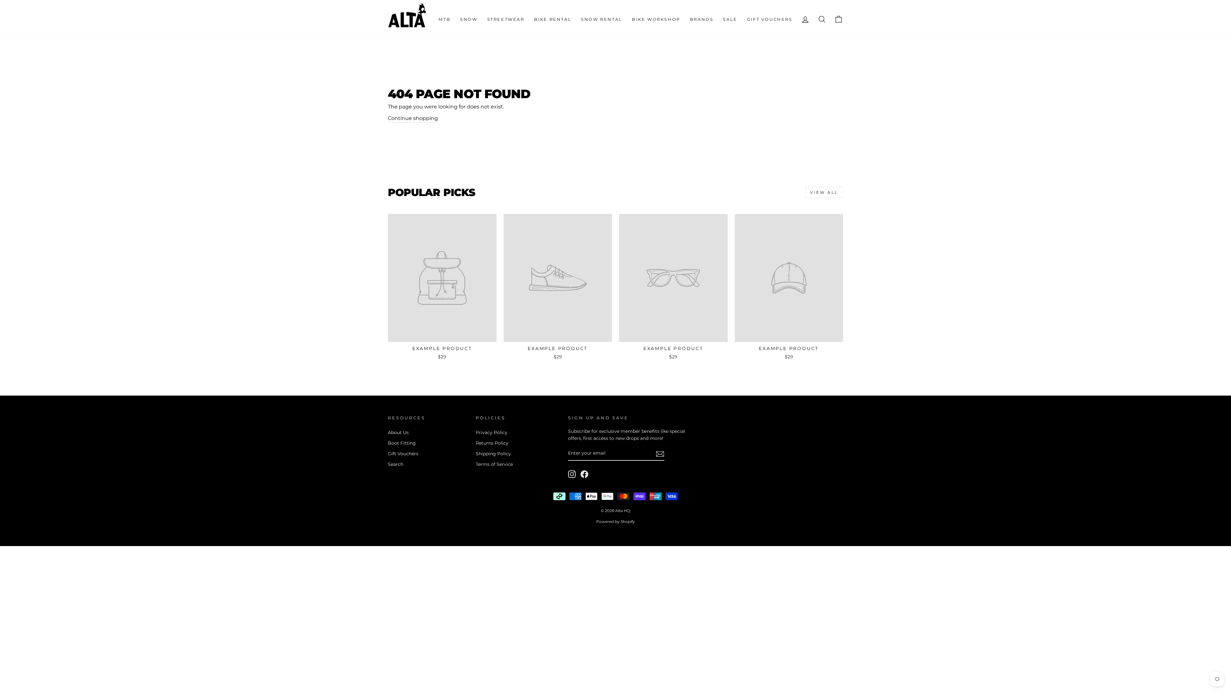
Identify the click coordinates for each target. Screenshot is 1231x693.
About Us (398, 432)
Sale (730, 19)
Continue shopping (413, 118)
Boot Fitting (402, 443)
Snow (468, 19)
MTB (444, 19)
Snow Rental (601, 19)
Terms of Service (494, 464)
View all (824, 192)
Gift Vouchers (769, 19)
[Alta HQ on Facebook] (584, 474)
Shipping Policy (493, 453)
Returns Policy (492, 443)
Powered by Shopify (615, 521)
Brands (702, 19)
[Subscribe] (660, 453)
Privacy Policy (491, 432)
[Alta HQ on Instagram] (572, 474)
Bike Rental (553, 19)
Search (395, 464)
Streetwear (505, 19)
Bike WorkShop (656, 19)
